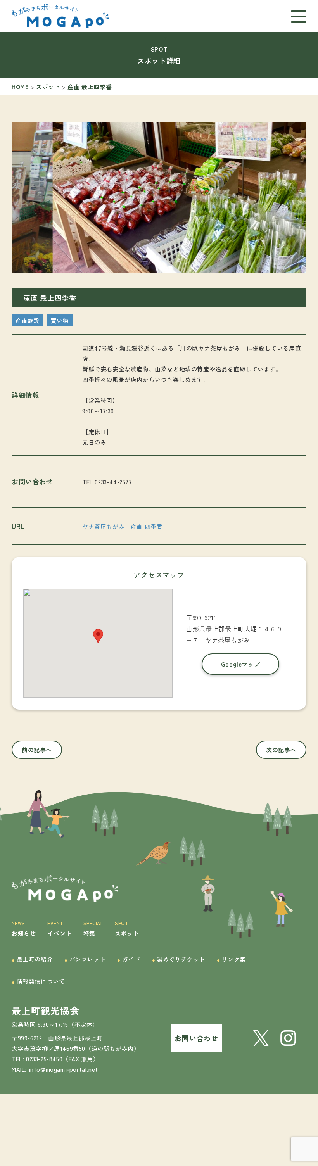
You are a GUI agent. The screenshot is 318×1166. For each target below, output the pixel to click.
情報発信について (38, 981)
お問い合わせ (196, 1038)
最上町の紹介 (32, 959)
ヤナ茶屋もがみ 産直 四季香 (122, 526)
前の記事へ (37, 750)
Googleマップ (240, 664)
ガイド (128, 959)
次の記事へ (281, 750)
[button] (136, 268)
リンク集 (231, 959)
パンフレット (84, 959)
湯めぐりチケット (178, 959)
